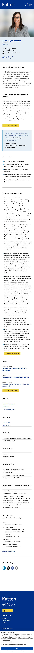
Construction (6, 422)
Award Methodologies (8, 551)
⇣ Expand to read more (10, 125)
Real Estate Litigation (9, 409)
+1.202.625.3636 (10, 51)
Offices (4, 618)
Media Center (6, 620)
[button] (4, 568)
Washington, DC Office (11, 49)
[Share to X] (8, 568)
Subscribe (8, 611)
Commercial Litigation (9, 404)
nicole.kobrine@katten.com (12, 53)
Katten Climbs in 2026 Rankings (15, 377)
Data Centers (6, 425)
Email (3, 622)
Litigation (5, 44)
